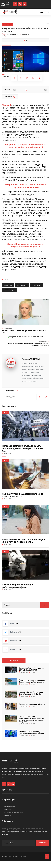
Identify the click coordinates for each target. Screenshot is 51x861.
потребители (22, 285)
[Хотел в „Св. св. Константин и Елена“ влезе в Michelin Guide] (11, 694)
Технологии (8, 25)
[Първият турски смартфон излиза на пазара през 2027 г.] (25, 474)
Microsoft (6, 105)
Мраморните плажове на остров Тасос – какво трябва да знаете (32, 681)
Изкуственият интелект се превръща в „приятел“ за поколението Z (23, 540)
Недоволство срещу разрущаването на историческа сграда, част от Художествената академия (31, 719)
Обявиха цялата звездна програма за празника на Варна (31, 732)
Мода (5, 412)
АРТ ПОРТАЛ (34, 359)
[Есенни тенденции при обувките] (11, 706)
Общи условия (9, 806)
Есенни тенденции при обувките (32, 704)
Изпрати (42, 843)
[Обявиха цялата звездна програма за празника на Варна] (11, 733)
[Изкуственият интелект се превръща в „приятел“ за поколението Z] (25, 519)
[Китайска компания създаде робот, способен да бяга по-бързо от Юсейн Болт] (25, 426)
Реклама (7, 809)
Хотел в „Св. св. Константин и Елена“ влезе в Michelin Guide (31, 693)
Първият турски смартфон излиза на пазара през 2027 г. (22, 495)
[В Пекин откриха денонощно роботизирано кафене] (25, 565)
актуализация (9, 290)
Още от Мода (9, 406)
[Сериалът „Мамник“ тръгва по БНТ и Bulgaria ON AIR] (11, 670)
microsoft (8, 285)
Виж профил (11, 390)
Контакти (7, 815)
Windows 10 (36, 285)
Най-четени (14, 660)
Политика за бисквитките (13, 812)
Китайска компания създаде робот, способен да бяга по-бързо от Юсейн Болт (22, 448)
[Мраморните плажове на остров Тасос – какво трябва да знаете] (11, 681)
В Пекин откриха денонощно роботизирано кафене (18, 586)
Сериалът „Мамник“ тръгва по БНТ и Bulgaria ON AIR (31, 669)
